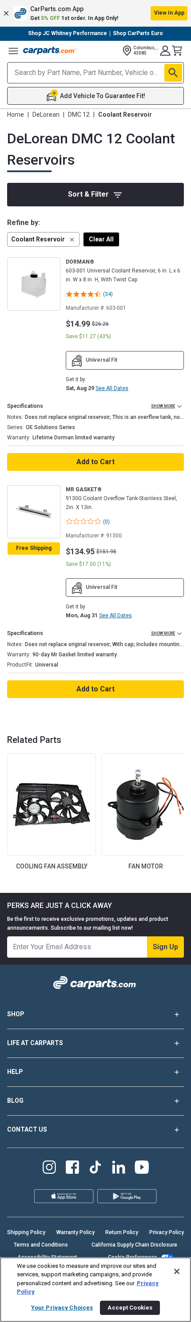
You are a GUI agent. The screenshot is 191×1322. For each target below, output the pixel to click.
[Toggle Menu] (13, 50)
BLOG (15, 1100)
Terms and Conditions (41, 1245)
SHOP (15, 1014)
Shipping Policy (26, 1232)
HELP (15, 1071)
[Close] (177, 1271)
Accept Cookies (129, 1307)
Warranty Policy (75, 1232)
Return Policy (121, 1232)
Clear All (101, 239)
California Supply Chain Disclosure (134, 1245)
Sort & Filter (88, 194)
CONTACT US (27, 1129)
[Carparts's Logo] (49, 50)
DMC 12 (79, 114)
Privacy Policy (166, 1232)
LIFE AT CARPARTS (35, 1042)
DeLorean (46, 114)
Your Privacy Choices (62, 1307)
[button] (95, 13)
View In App (169, 13)
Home (15, 114)
